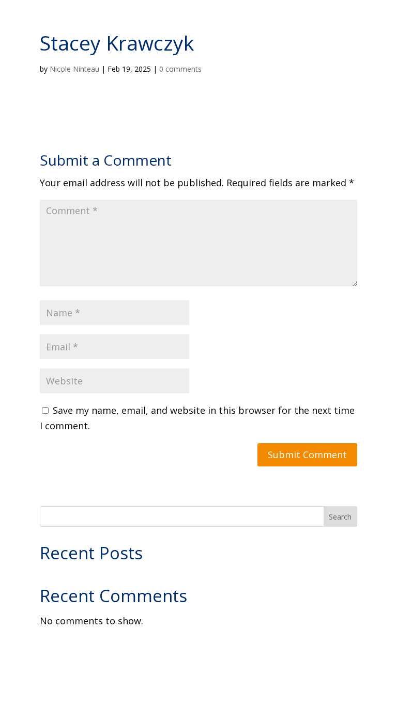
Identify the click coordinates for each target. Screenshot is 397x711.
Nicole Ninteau (74, 69)
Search (340, 517)
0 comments (180, 69)
